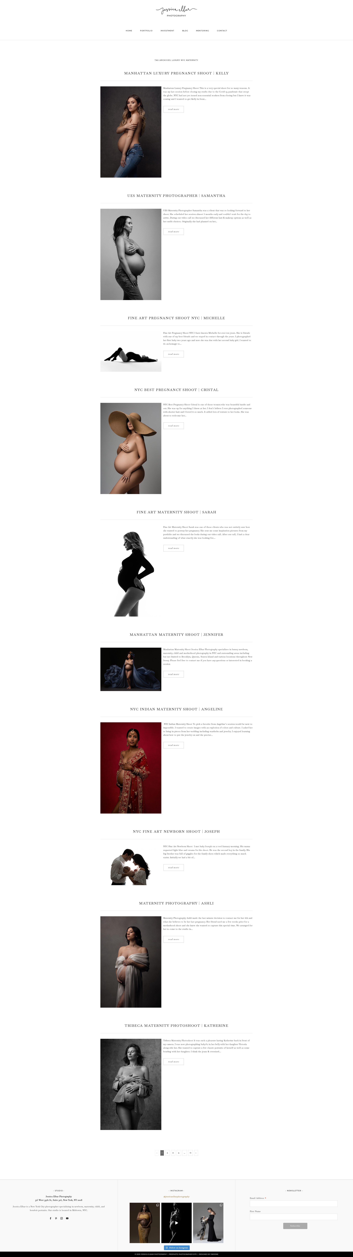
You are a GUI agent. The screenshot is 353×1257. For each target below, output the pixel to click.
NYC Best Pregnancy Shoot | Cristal (176, 390)
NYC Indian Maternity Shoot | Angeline (176, 709)
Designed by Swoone (208, 1254)
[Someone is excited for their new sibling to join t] (208, 1223)
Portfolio (146, 31)
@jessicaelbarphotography (176, 1196)
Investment (167, 31)
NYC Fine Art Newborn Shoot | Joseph (176, 831)
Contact (222, 31)
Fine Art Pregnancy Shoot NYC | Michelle (176, 318)
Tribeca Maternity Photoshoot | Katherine (176, 1025)
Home (129, 31)
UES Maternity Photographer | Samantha (176, 195)
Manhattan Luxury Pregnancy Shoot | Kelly (176, 73)
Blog (185, 31)
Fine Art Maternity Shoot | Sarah (176, 512)
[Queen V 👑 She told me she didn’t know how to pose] (145, 1223)
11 (190, 1153)
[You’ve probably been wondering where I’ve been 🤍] (176, 1223)
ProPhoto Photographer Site (183, 1254)
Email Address (258, 1198)
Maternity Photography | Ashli (176, 903)
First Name (255, 1211)
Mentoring (202, 31)
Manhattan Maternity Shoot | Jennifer (176, 634)
